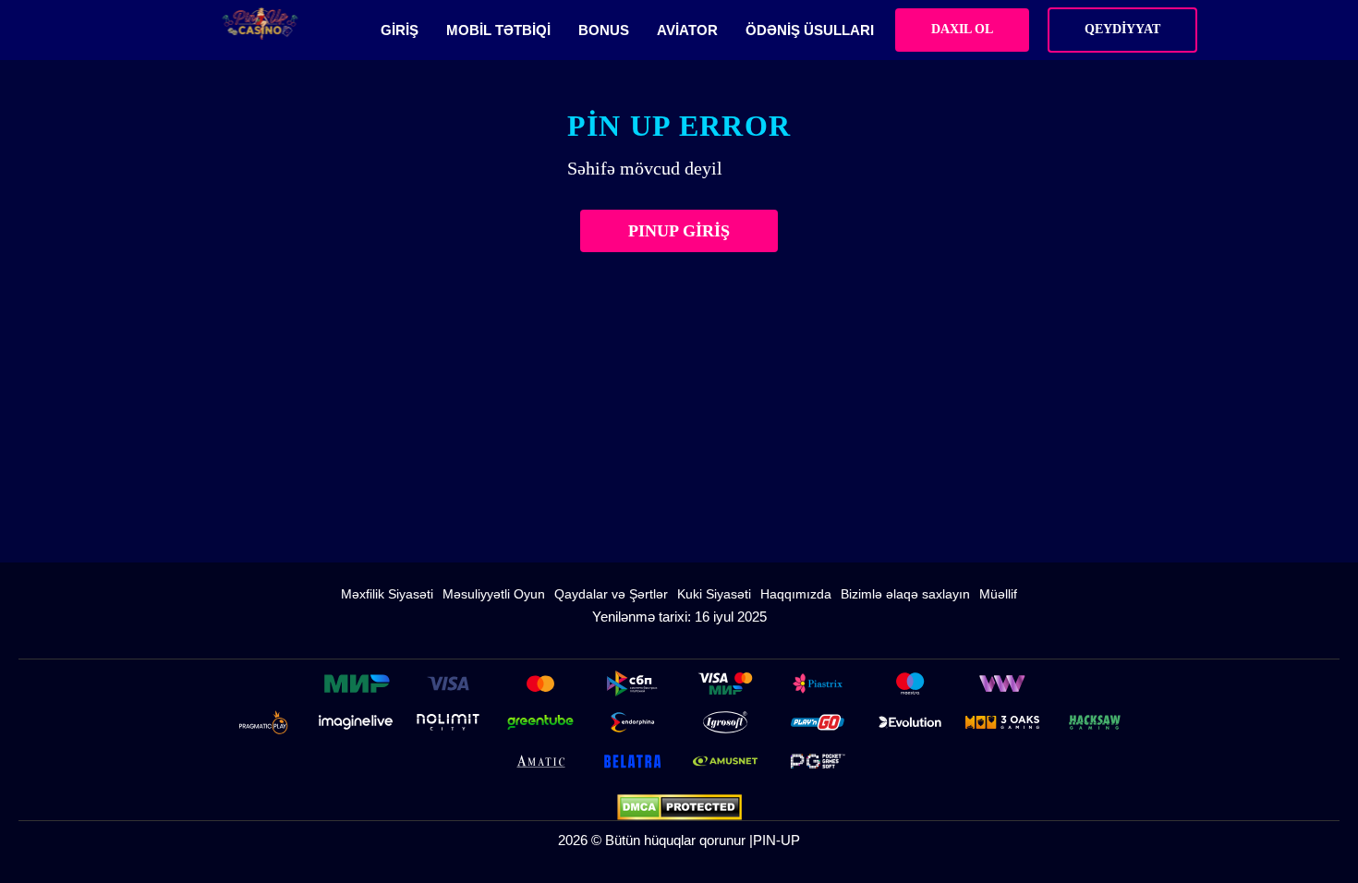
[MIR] (356, 683)
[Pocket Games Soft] (818, 761)
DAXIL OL (962, 29)
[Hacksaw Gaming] (1095, 722)
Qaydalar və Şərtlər (611, 594)
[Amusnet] (725, 761)
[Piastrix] (818, 683)
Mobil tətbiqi (498, 30)
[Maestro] (910, 683)
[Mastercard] (540, 683)
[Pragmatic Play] (263, 722)
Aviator (687, 30)
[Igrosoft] (725, 722)
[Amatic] (540, 761)
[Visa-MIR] (725, 683)
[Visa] (448, 683)
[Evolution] (910, 722)
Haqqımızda (795, 594)
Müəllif (998, 594)
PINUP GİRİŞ (679, 231)
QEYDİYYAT (1122, 29)
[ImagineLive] (356, 722)
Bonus (603, 30)
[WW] (1002, 683)
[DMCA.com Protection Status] (679, 807)
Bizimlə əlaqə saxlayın (905, 594)
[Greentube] (540, 722)
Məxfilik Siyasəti (387, 594)
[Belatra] (633, 761)
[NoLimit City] (448, 722)
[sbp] (633, 683)
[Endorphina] (633, 722)
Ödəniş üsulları (810, 30)
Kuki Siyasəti (714, 594)
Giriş (399, 30)
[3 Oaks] (1002, 722)
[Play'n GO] (818, 722)
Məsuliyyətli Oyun (494, 594)
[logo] (260, 23)
